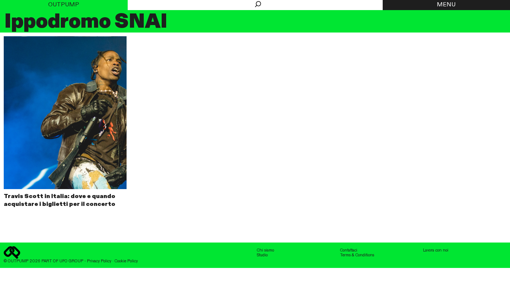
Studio (262, 255)
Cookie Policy (126, 261)
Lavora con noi (435, 250)
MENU (446, 5)
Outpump (63, 5)
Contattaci (348, 250)
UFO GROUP (71, 261)
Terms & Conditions (357, 255)
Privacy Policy (99, 261)
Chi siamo (265, 250)
